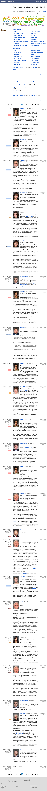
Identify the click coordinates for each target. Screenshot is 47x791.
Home (2, 4)
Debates (6, 4)
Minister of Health (29, 216)
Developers (32, 787)
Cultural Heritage (34, 60)
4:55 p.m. (9, 534)
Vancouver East (24, 719)
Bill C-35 (27, 93)
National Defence (17, 52)
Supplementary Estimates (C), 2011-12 (21, 87)
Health (15, 50)
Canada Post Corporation (19, 78)
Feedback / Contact (33, 785)
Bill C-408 (34, 67)
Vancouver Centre (24, 390)
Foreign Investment (35, 78)
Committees (3, 786)
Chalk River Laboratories (19, 33)
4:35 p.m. (9, 244)
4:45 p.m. (9, 332)
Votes (17, 786)
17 (30, 104)
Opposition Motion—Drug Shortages (20, 84)
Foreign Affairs (34, 37)
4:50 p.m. (9, 391)
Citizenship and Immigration (20, 60)
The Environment (17, 58)
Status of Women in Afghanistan (21, 41)
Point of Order (34, 64)
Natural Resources (35, 58)
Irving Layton (33, 33)
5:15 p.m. (9, 754)
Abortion (16, 72)
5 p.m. (10, 581)
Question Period (16, 48)
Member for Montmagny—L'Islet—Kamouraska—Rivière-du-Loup (38, 44)
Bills (16, 785)
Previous (10, 104)
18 (32, 104)
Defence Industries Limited (19, 37)
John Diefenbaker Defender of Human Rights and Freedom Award (38, 42)
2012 (10, 4)
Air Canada (16, 62)
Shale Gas (33, 35)
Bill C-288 (33, 95)
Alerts (2, 788)
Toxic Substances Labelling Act (19, 67)
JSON (36, 787)
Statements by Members (18, 29)
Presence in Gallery (18, 64)
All (35, 104)
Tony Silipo (16, 43)
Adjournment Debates (17, 97)
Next (38, 104)
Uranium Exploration (35, 31)
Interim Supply (16, 90)
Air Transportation (35, 62)
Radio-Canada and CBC (36, 80)
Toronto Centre (28, 295)
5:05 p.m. (9, 606)
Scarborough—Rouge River (23, 286)
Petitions (14, 69)
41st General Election (35, 50)
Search (2, 787)
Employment (16, 54)
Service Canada (17, 39)
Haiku (31, 786)
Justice (32, 54)
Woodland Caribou (35, 81)
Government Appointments (37, 52)
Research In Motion (35, 45)
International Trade (18, 56)
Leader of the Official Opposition (21, 45)
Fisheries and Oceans (35, 56)
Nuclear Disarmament (18, 81)
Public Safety (33, 39)
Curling (15, 31)
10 (26, 104)
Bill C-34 (37, 87)
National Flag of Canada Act (19, 95)
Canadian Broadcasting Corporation (36, 74)
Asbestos (33, 72)
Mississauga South (18, 35)
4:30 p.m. (9, 113)
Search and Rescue (35, 76)
